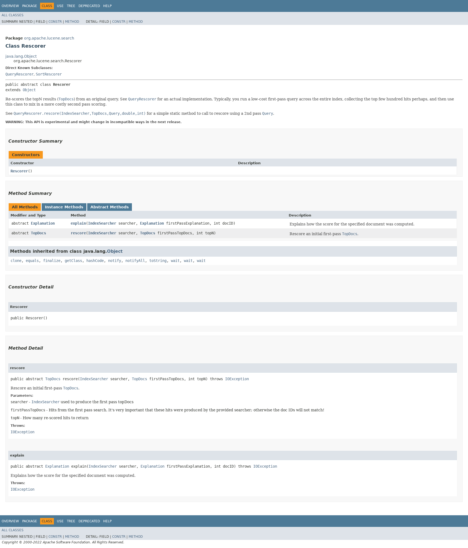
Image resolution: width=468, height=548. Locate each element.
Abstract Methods (109, 207)
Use (60, 6)
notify (114, 260)
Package (29, 6)
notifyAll (135, 260)
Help (107, 6)
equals (32, 260)
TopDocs (38, 233)
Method (72, 22)
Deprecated (89, 6)
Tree (71, 6)
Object (29, 90)
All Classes (13, 15)
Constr (55, 22)
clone (16, 260)
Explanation (43, 223)
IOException (237, 379)
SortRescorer (49, 74)
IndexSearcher (102, 223)
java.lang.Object (21, 56)
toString (158, 260)
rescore (78, 233)
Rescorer (19, 171)
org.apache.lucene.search (49, 38)
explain (78, 223)
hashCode (95, 260)
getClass (73, 260)
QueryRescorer (19, 74)
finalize (51, 260)
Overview (10, 6)
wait (175, 260)
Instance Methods (64, 207)
